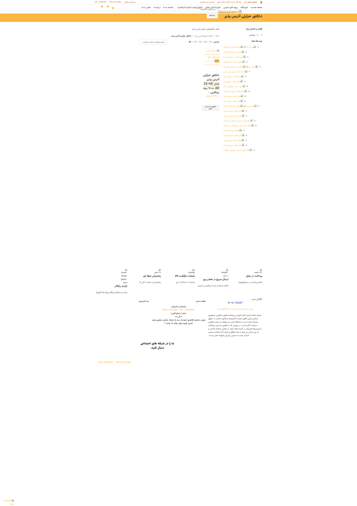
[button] (210, 108)
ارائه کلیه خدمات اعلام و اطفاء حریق (229, 2)
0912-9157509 (115, 2)
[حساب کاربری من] (96, 7)
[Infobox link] (246, 276)
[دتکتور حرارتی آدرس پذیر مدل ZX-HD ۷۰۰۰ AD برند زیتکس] (210, 54)
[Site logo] (261, 2)
